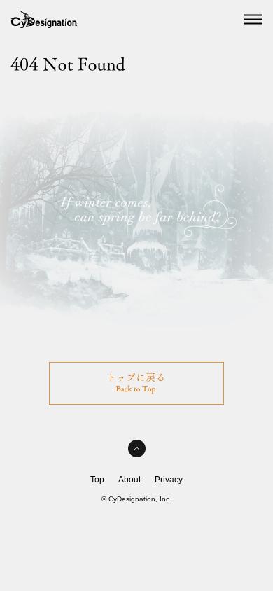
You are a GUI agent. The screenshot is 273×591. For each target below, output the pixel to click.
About (129, 480)
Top (97, 480)
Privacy (169, 480)
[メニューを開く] (253, 19)
